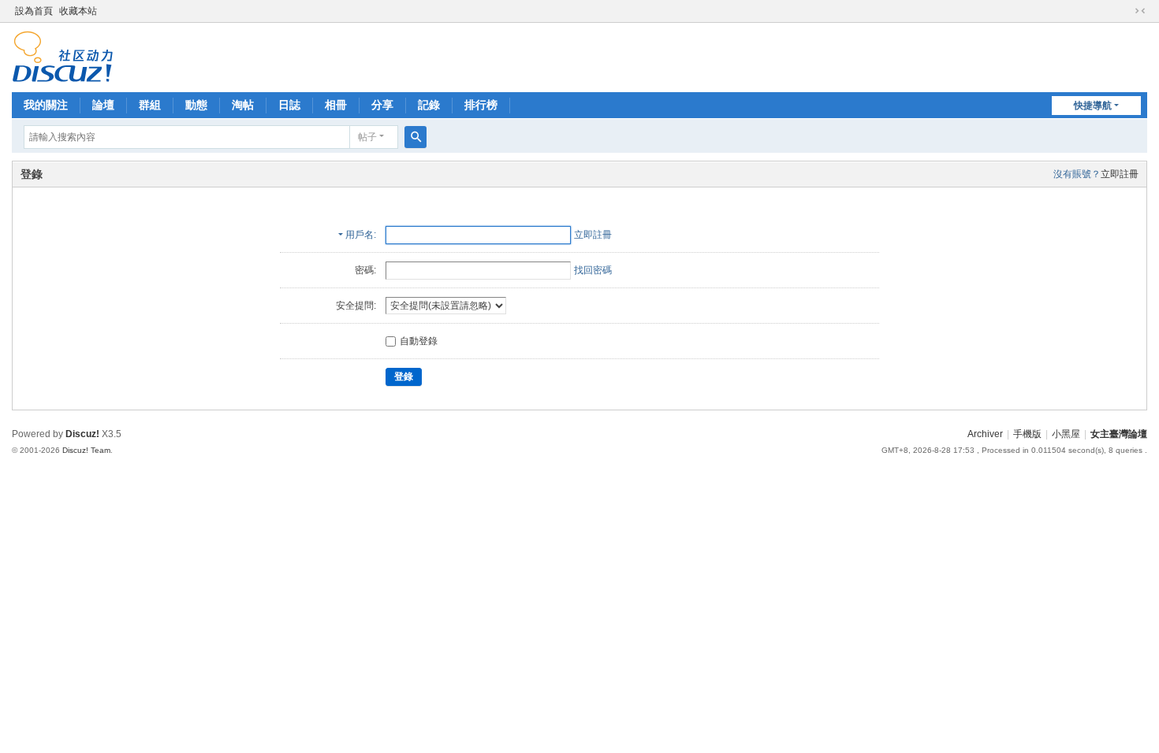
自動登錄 (419, 341)
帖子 (367, 137)
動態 (196, 104)
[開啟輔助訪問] (1125, 11)
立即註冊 (1120, 174)
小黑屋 (1066, 434)
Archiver (985, 434)
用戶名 (359, 234)
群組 (150, 104)
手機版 (1027, 434)
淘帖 (243, 104)
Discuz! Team (86, 450)
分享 (382, 104)
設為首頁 (34, 11)
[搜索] (415, 137)
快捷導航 (1093, 105)
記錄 (429, 104)
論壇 (103, 104)
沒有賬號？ (1077, 174)
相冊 (336, 104)
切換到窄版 (1140, 11)
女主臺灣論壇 (1118, 434)
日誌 (289, 104)
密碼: (365, 270)
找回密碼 (593, 270)
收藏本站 (78, 11)
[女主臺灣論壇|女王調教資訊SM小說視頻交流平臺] (63, 55)
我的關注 (46, 104)
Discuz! (82, 434)
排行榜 (481, 104)
